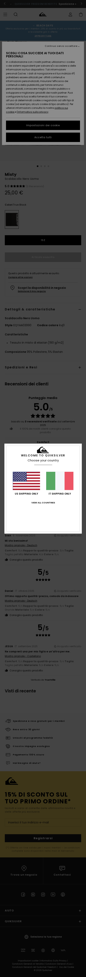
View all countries (43, 502)
